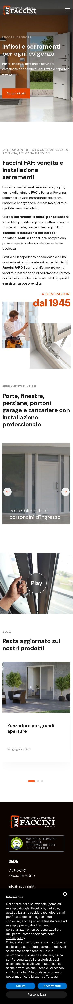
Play (36, 583)
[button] (32, 780)
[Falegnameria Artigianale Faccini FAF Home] (19, 10)
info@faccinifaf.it (21, 886)
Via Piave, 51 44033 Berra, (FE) (22, 873)
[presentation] (7, 492)
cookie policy (15, 938)
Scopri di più (15, 97)
